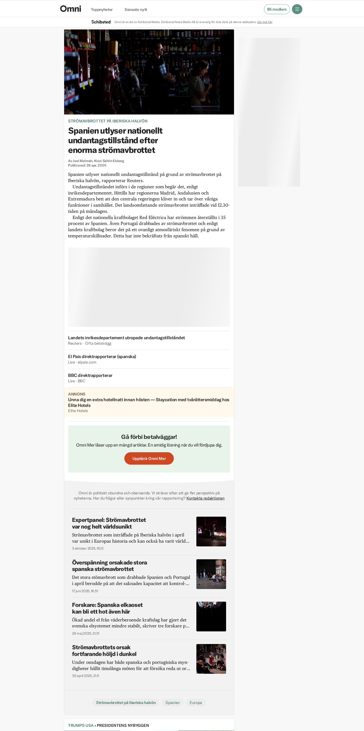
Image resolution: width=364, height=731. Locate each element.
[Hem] (70, 8)
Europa (196, 702)
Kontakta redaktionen (205, 498)
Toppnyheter (102, 9)
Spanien (172, 702)
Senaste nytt (136, 9)
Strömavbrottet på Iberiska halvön (108, 120)
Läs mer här (264, 22)
